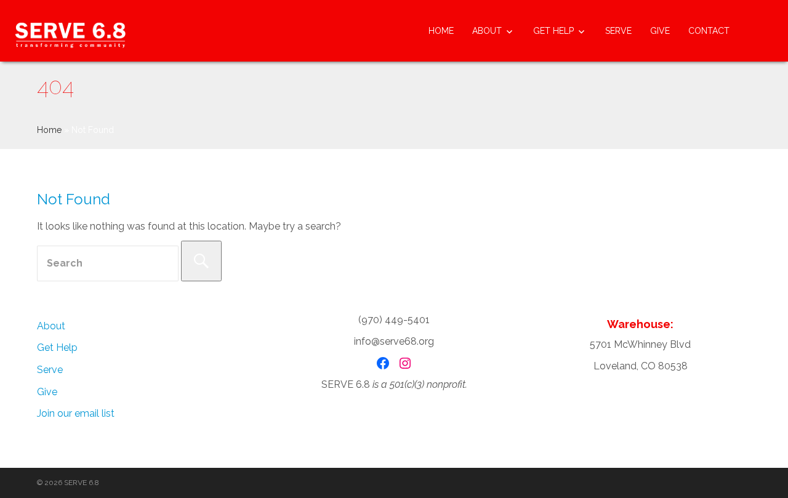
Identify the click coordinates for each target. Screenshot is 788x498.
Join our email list (76, 413)
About (487, 31)
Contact (709, 31)
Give (660, 31)
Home (441, 31)
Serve (618, 31)
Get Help (553, 31)
